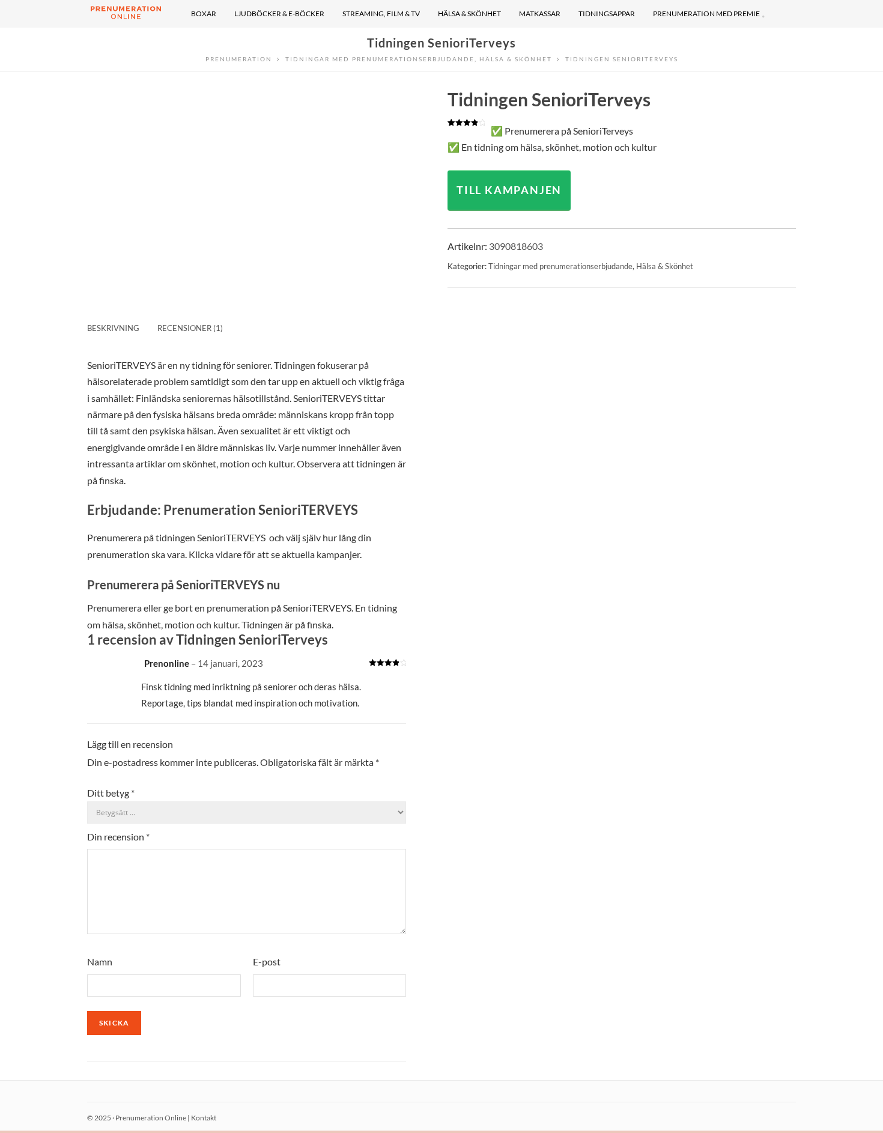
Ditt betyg (111, 792)
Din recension (118, 836)
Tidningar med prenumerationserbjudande (560, 266)
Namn (99, 961)
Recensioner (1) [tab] (190, 328)
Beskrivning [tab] (113, 328)
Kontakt (203, 1117)
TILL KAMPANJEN (509, 189)
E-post (267, 961)
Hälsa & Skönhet (664, 266)
